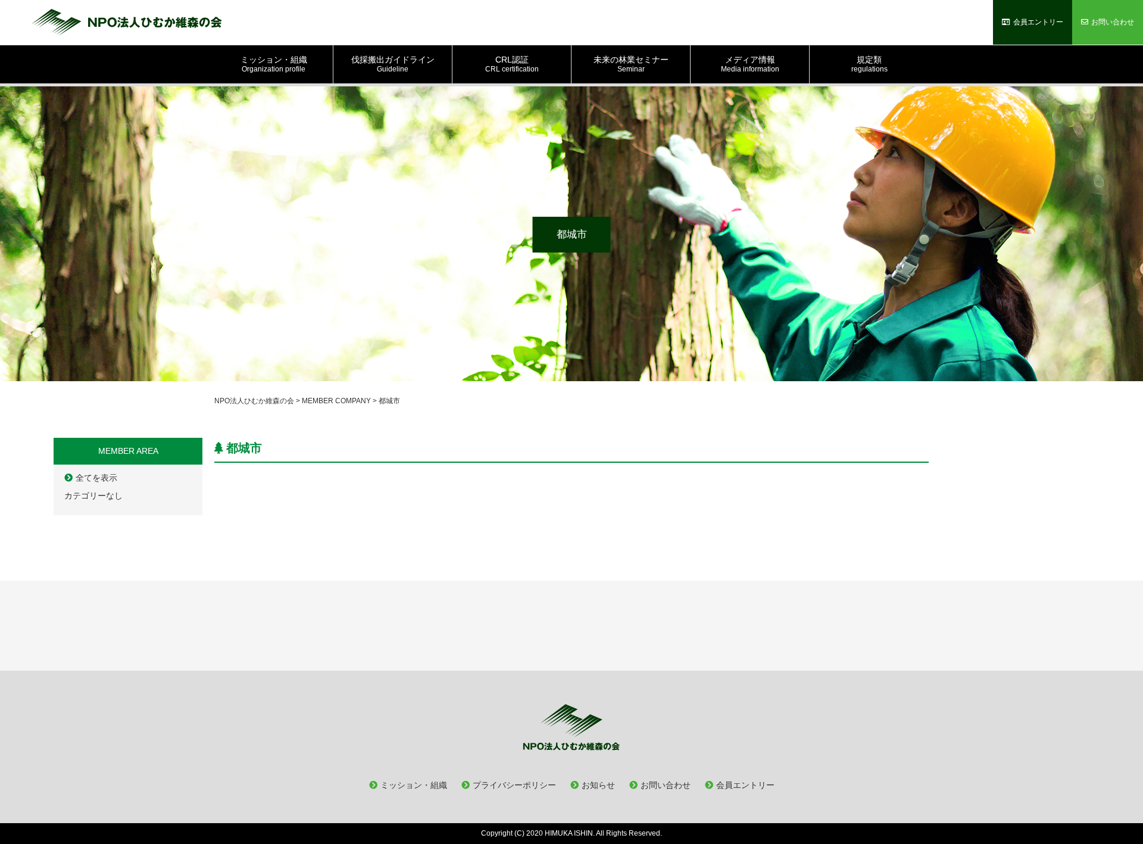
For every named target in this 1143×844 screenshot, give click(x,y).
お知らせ (598, 785)
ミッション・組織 (413, 785)
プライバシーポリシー (514, 785)
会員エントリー (745, 785)
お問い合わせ (666, 785)
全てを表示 (96, 477)
